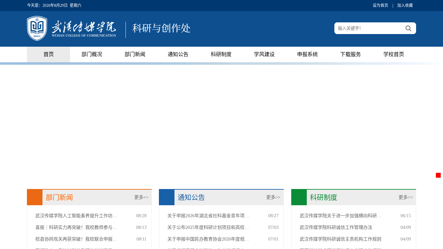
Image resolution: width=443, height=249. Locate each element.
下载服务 (350, 54)
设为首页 (380, 5)
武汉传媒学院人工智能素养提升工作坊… (76, 215)
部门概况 (91, 54)
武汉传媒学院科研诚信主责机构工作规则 (340, 239)
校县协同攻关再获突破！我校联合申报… (76, 239)
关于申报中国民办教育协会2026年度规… (208, 239)
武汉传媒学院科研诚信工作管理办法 (336, 227)
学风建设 (264, 54)
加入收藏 (405, 5)
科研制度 (221, 54)
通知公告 (178, 54)
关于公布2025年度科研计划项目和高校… (208, 227)
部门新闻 (135, 54)
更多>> (141, 197)
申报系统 (307, 54)
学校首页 (393, 54)
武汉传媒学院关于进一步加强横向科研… (340, 215)
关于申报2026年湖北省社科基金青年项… (208, 215)
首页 (48, 54)
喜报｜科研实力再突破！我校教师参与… (76, 227)
